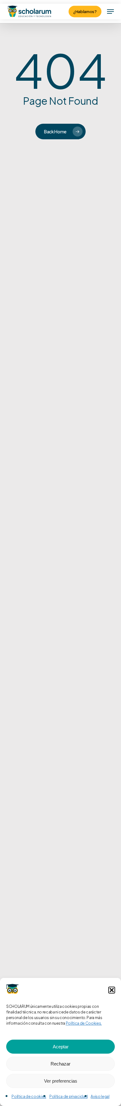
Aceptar (61, 1046)
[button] (112, 990)
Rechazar (60, 1063)
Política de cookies (28, 1096)
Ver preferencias (60, 1081)
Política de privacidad (68, 1096)
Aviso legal (100, 1096)
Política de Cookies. (84, 1023)
